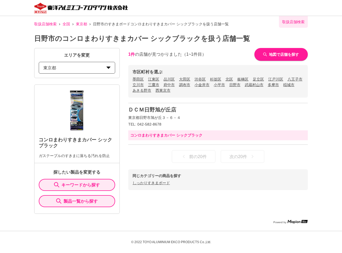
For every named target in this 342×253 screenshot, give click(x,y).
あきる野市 (142, 90)
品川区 (169, 79)
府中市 (169, 85)
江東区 (153, 79)
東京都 (81, 24)
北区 (229, 79)
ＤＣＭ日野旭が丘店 (152, 110)
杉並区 (215, 79)
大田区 (184, 79)
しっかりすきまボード (151, 183)
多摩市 (273, 85)
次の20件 (238, 156)
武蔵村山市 (254, 85)
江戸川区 (275, 79)
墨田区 (138, 79)
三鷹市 (153, 85)
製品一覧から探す (81, 201)
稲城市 (288, 85)
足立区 (258, 79)
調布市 (184, 85)
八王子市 (294, 79)
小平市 (219, 85)
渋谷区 (200, 79)
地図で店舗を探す (284, 54)
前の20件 (198, 156)
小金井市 (202, 85)
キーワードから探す (80, 185)
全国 (66, 24)
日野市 (234, 85)
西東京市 (163, 90)
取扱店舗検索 (45, 24)
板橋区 (242, 79)
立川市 (138, 85)
